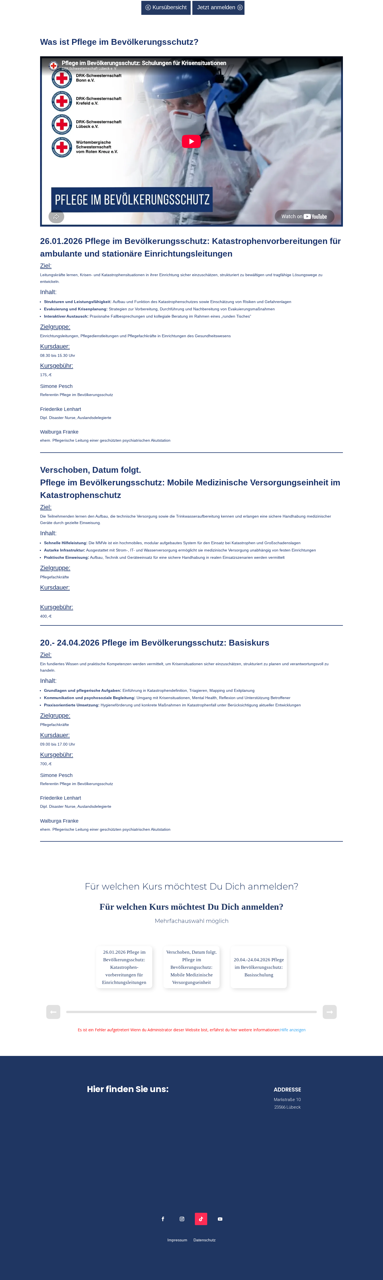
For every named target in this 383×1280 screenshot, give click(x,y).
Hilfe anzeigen (293, 1029)
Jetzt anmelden (216, 7)
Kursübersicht (170, 7)
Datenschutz (204, 1240)
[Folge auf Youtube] (220, 1219)
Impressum (177, 1240)
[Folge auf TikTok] (201, 1219)
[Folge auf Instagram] (182, 1219)
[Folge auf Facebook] (163, 1219)
